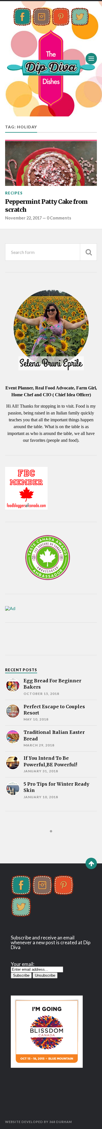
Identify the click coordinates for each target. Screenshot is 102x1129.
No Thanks (73, 580)
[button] (51, 546)
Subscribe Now (29, 580)
